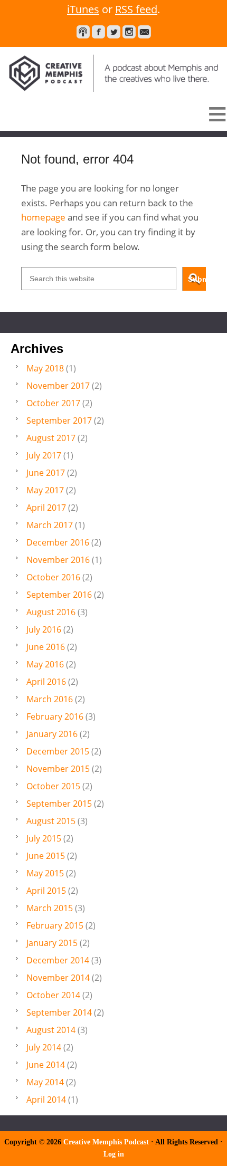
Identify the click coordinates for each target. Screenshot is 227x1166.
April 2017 (46, 507)
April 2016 (46, 681)
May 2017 (45, 490)
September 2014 (59, 1012)
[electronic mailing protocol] (144, 32)
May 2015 (45, 873)
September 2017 (59, 420)
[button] (113, 114)
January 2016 (52, 734)
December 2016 (57, 542)
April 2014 (46, 1099)
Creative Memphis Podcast (113, 69)
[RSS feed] (83, 32)
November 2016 (58, 560)
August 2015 (50, 821)
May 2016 (45, 664)
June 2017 (45, 473)
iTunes (83, 9)
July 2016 (43, 629)
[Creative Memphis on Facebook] (98, 32)
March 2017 (49, 525)
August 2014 (50, 1030)
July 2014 (43, 1047)
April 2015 (46, 890)
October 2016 (53, 577)
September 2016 (59, 594)
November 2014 (58, 977)
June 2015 (45, 856)
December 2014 (57, 960)
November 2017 (58, 385)
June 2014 (45, 1065)
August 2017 (50, 438)
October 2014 (53, 995)
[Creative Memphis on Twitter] (113, 32)
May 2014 (45, 1082)
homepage (43, 217)
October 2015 (53, 786)
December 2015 (57, 751)
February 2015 (54, 925)
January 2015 (52, 943)
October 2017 (53, 403)
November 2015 (58, 769)
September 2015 (59, 803)
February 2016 (54, 716)
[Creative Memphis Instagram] (129, 32)
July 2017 (43, 455)
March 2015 (49, 908)
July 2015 (43, 838)
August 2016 (50, 612)
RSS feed (136, 9)
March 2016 (49, 699)
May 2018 (45, 368)
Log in (113, 1154)
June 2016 (45, 647)
